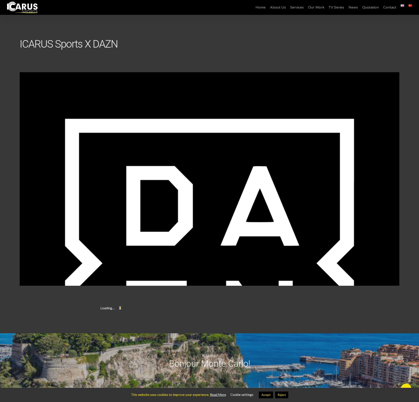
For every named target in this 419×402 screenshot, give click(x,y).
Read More (218, 395)
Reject (282, 395)
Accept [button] (265, 395)
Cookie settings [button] (241, 395)
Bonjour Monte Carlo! (209, 360)
